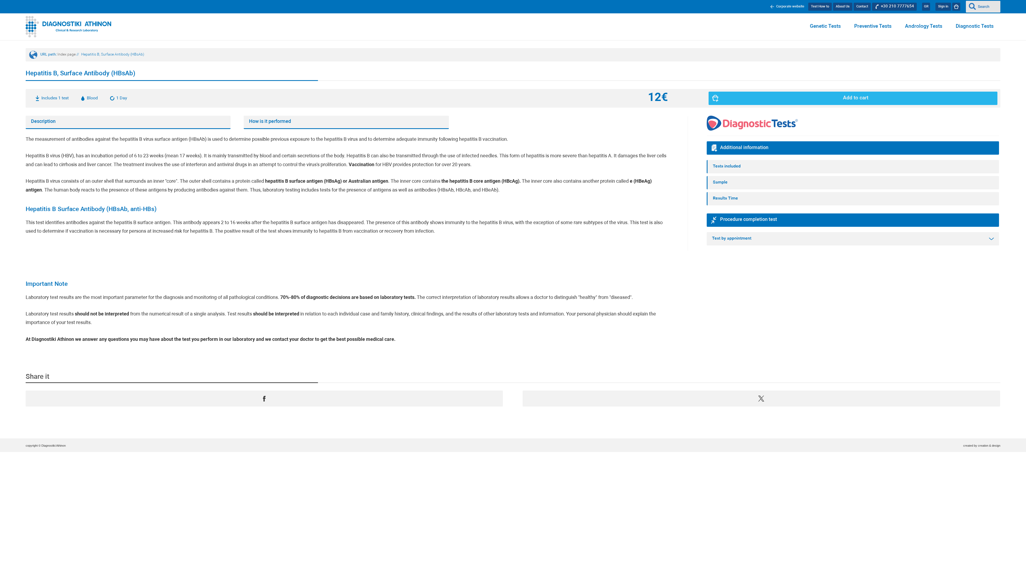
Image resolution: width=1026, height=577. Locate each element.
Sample (720, 182)
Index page (66, 55)
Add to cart (855, 98)
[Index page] (68, 26)
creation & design (989, 445)
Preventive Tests (873, 26)
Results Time (725, 198)
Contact (862, 6)
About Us (843, 6)
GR (926, 6)
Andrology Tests (923, 26)
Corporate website (790, 6)
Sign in (943, 6)
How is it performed (270, 121)
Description (43, 121)
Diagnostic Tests (975, 26)
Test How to (820, 6)
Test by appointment (731, 238)
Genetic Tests (825, 26)
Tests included (727, 166)
